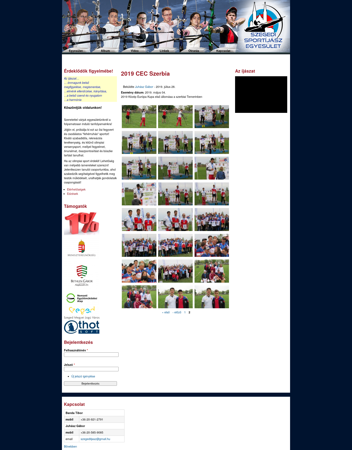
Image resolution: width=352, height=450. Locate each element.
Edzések (72, 194)
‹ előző (177, 312)
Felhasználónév (76, 350)
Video (135, 51)
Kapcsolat (223, 51)
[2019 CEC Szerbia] (139, 117)
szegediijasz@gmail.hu (95, 439)
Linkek (164, 51)
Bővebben (70, 446)
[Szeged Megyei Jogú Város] (81, 318)
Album (105, 51)
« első (166, 312)
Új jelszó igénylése (83, 376)
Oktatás (193, 51)
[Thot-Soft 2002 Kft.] (81, 332)
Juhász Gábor (144, 87)
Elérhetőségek (76, 189)
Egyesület (76, 51)
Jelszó (69, 365)
